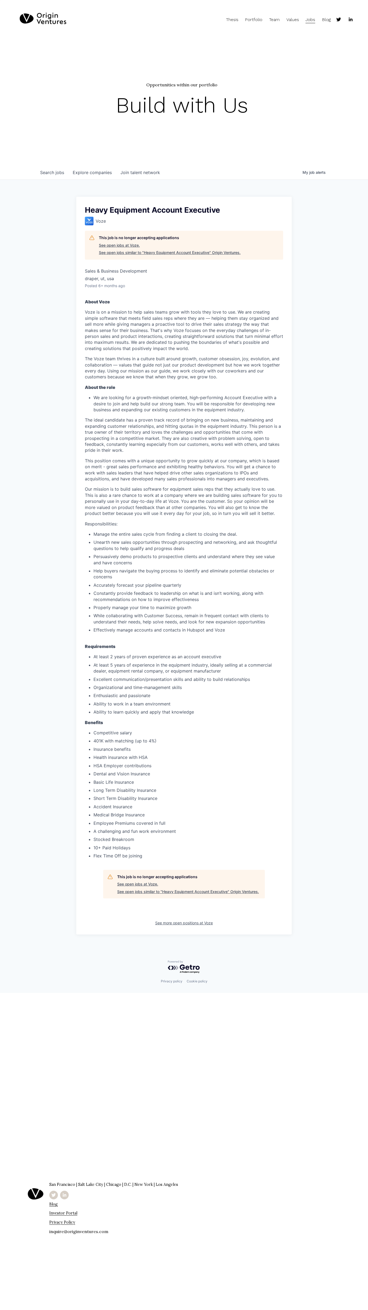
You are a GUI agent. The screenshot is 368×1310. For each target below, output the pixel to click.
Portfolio (253, 19)
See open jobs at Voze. (119, 245)
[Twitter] (338, 19)
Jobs (310, 19)
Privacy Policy (62, 1222)
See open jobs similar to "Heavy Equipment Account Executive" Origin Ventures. (170, 252)
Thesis (232, 19)
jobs (52, 172)
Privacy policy (171, 981)
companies (92, 172)
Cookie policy (197, 981)
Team (274, 19)
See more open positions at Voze (184, 923)
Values (292, 19)
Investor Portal (63, 1213)
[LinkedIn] (350, 19)
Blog (326, 19)
